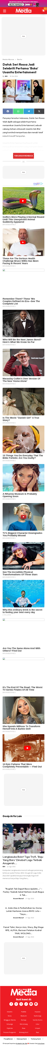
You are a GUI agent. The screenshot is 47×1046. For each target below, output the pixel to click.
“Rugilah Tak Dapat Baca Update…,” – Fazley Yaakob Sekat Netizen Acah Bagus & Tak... (23, 891)
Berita (19, 59)
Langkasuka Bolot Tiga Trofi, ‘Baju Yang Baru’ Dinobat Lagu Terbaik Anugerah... (23, 860)
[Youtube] (31, 1004)
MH (6, 76)
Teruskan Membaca (23, 156)
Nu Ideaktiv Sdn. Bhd (21, 1043)
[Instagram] (16, 1004)
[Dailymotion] (36, 1004)
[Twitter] (21, 1004)
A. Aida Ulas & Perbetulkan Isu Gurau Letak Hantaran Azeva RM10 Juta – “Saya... (23, 911)
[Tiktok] (26, 1004)
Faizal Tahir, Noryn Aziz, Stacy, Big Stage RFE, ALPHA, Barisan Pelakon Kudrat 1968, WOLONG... (23, 930)
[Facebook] (11, 1004)
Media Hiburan (8, 59)
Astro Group (41, 1043)
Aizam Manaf (18, 898)
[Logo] (23, 10)
